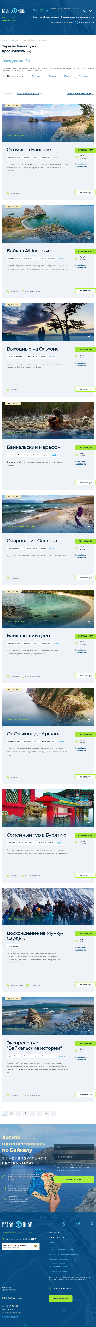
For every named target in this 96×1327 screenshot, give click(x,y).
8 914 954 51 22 (86, 22)
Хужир (43, 357)
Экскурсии (14, 193)
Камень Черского (48, 258)
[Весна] (33, 76)
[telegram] (47, 10)
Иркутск (11, 455)
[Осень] (81, 76)
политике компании (73, 1170)
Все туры (37, 17)
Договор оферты (10, 1316)
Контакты (89, 17)
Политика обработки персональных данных (58, 1265)
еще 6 (56, 643)
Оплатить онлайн (76, 17)
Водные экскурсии (32, 291)
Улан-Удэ (11, 843)
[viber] (91, 1224)
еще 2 (51, 357)
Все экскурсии (51, 17)
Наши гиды (53, 1242)
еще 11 (61, 258)
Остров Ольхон (31, 357)
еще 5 (56, 157)
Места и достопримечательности (63, 1254)
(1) (80, 93)
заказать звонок (61, 1298)
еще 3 (59, 843)
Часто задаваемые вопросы (61, 1249)
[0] (90, 10)
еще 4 (61, 1056)
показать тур (86, 193)
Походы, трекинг (17, 985)
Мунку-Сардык (13, 946)
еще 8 (54, 455)
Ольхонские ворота (15, 357)
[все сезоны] (13, 76)
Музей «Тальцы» (14, 157)
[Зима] (50, 76)
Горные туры (35, 985)
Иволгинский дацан (26, 843)
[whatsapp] (41, 10)
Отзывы (64, 17)
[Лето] (65, 76)
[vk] (35, 10)
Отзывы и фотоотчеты (58, 1271)
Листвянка (46, 157)
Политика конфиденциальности (62, 1259)
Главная (5, 40)
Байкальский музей (31, 157)
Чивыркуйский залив (45, 843)
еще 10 (61, 741)
